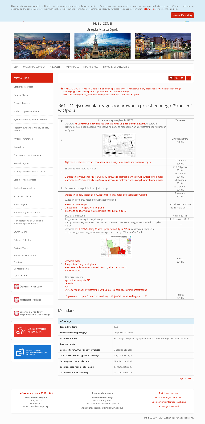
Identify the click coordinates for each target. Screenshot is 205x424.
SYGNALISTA (20, 248)
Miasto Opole (90, 88)
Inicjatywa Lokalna (23, 196)
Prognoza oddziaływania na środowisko (85, 210)
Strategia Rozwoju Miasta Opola (29, 171)
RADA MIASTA (72, 66)
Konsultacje (20, 204)
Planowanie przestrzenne (27, 155)
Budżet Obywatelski (23, 187)
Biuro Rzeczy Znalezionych (27, 212)
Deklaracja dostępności (169, 406)
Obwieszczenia (21, 268)
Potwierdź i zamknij (182, 15)
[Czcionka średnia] (176, 78)
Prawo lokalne (21, 103)
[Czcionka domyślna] (171, 78)
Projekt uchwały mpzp (76, 204)
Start (16, 66)
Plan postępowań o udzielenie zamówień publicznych (28, 222)
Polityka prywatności (169, 393)
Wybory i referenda (23, 138)
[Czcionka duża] (182, 78)
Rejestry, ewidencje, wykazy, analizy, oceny (31, 129)
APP (67, 286)
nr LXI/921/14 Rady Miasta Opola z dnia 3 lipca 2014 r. (103, 228)
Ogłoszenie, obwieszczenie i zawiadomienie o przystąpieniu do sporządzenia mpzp (108, 161)
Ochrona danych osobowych (169, 397)
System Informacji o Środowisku (29, 119)
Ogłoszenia (19, 275)
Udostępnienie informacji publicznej (169, 401)
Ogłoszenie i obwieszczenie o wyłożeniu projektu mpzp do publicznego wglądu (106, 194)
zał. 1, (111, 210)
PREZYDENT (55, 66)
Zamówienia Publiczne (25, 255)
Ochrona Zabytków (23, 239)
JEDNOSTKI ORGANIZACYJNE (116, 66)
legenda (69, 283)
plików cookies (151, 9)
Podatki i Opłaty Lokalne (26, 111)
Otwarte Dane (20, 231)
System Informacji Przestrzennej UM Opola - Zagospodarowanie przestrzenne (106, 289)
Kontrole (18, 147)
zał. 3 (124, 210)
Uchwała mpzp (72, 260)
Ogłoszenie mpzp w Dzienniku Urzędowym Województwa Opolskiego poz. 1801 (107, 296)
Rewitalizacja (20, 163)
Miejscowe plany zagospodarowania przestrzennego (155, 88)
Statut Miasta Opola (23, 86)
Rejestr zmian (185, 378)
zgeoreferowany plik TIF (77, 280)
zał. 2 (117, 210)
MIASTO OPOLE (90, 66)
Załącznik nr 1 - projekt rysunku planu (84, 207)
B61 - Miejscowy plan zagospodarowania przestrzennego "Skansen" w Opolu (101, 94)
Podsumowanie (73, 270)
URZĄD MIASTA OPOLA (34, 66)
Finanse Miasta (21, 94)
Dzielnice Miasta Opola (25, 179)
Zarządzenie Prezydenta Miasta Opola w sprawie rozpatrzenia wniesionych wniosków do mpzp (114, 176)
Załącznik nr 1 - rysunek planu (80, 264)
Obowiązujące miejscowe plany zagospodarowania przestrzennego (96, 91)
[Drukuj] (188, 78)
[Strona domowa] (62, 88)
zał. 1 (110, 267)
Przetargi (18, 262)
